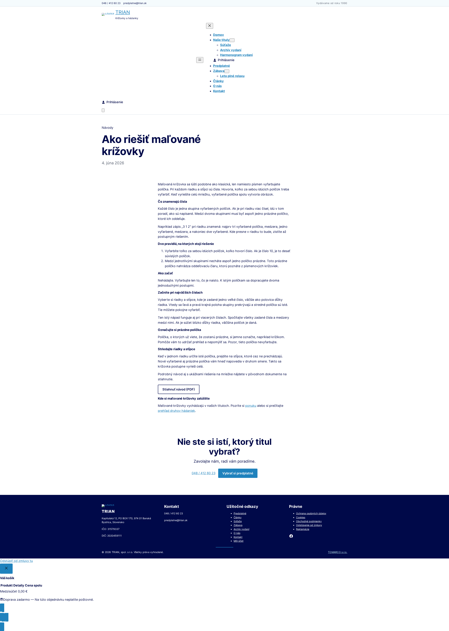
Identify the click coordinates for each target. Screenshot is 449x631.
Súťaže (238, 521)
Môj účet (238, 540)
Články (238, 517)
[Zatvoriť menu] (209, 26)
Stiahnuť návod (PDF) (178, 389)
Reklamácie (302, 529)
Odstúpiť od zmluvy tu (16, 561)
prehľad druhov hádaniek (176, 411)
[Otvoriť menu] (199, 60)
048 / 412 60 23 (203, 473)
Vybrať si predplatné (237, 473)
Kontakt (238, 537)
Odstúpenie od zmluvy (309, 525)
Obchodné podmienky (309, 521)
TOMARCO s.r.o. (337, 552)
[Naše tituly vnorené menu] (232, 40)
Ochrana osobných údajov (311, 513)
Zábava (238, 525)
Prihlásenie (226, 60)
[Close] (6, 569)
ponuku (250, 405)
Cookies (300, 517)
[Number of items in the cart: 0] (103, 110)
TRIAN (122, 12)
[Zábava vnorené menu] (226, 71)
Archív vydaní (241, 529)
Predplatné (240, 513)
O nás (237, 532)
